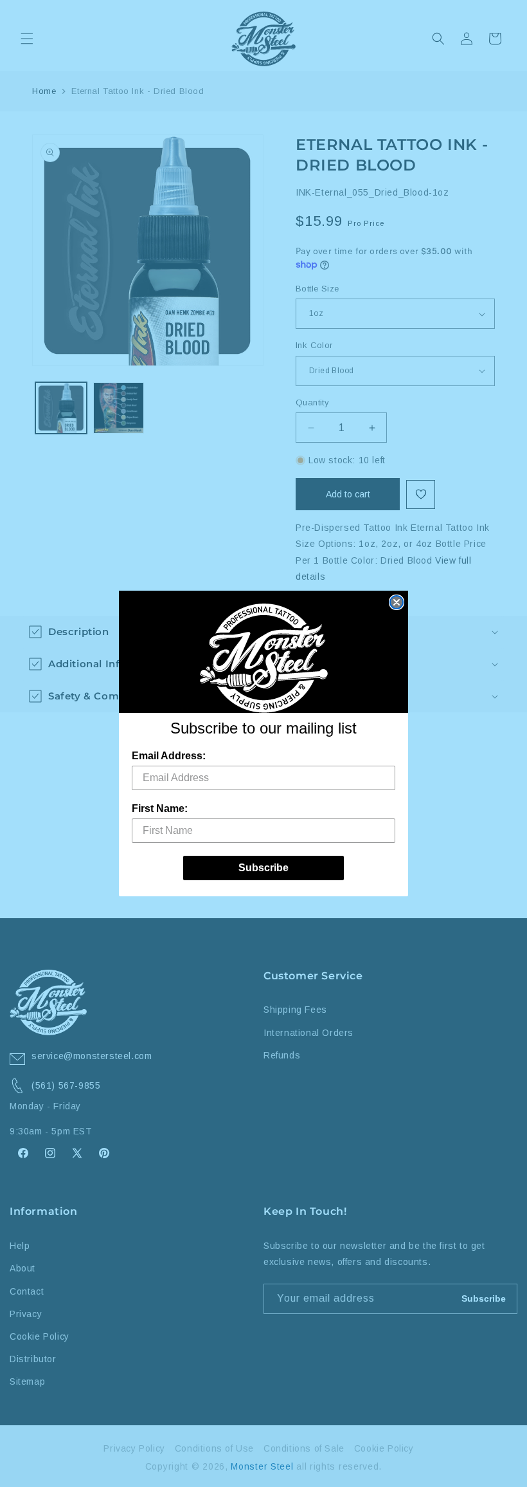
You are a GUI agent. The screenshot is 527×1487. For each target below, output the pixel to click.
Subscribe (263, 867)
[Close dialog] (396, 602)
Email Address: (169, 755)
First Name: (160, 808)
